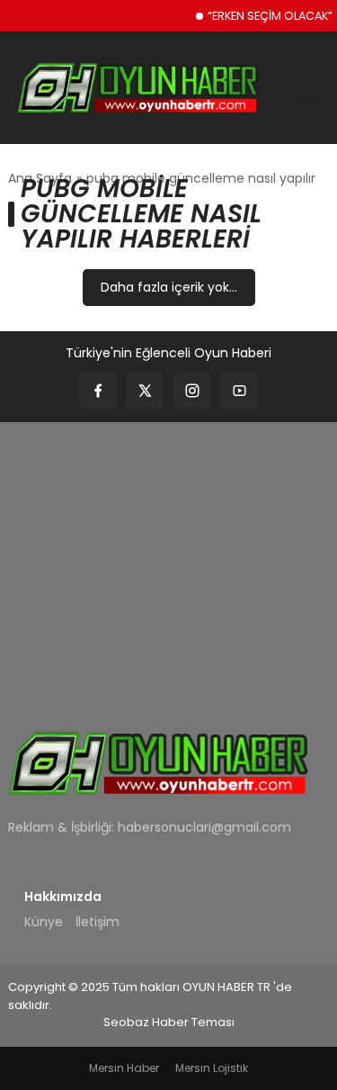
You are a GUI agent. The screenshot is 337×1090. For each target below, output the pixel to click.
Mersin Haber (124, 1068)
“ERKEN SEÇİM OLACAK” (270, 15)
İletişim (97, 922)
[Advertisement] (168, 564)
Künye (43, 922)
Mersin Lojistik (211, 1068)
